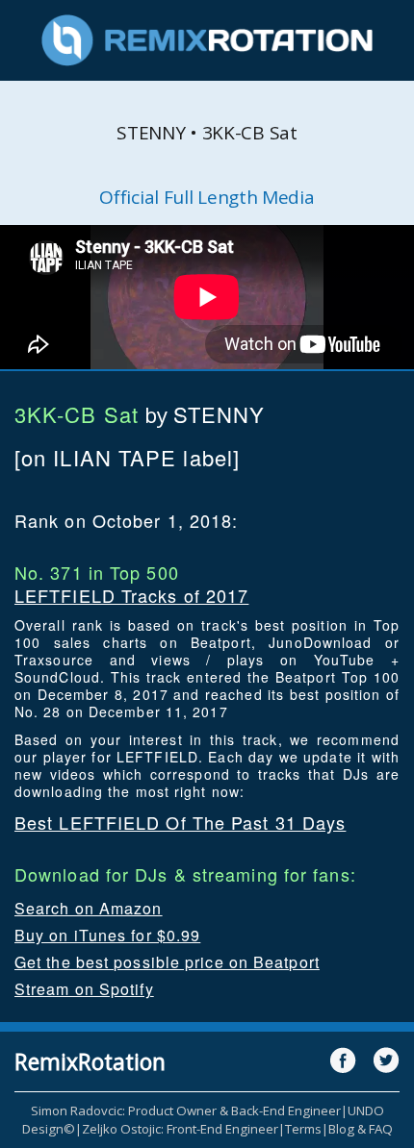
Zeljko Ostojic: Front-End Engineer (180, 1128)
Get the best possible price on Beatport (167, 962)
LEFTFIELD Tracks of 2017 (131, 595)
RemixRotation (90, 1061)
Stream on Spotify (84, 989)
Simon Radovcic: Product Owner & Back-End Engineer (186, 1110)
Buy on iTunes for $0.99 (107, 935)
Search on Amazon (88, 908)
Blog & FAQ (360, 1128)
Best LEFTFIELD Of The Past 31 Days (180, 822)
